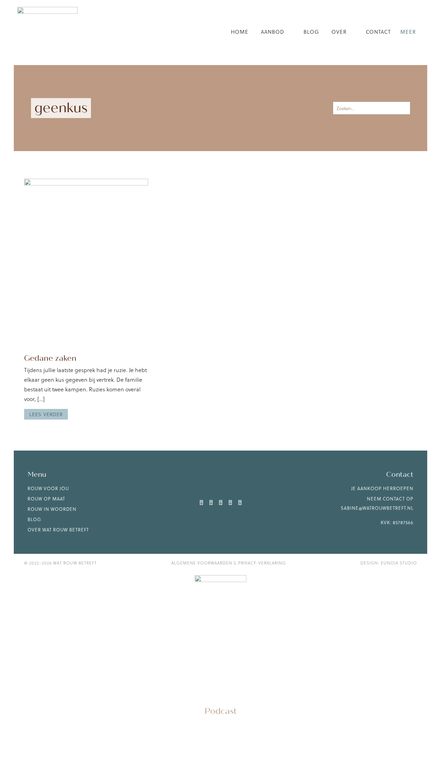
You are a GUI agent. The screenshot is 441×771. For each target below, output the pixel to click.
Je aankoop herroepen (382, 488)
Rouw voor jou (48, 488)
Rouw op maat (46, 498)
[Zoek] (401, 108)
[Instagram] (210, 502)
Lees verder (46, 414)
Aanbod (272, 31)
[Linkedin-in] (201, 502)
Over (339, 31)
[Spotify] (239, 502)
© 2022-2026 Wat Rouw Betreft (60, 563)
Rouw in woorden (52, 509)
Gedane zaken (50, 358)
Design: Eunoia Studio (388, 563)
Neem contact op (390, 498)
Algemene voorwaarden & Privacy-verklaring (228, 563)
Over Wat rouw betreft (58, 529)
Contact (378, 31)
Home (239, 31)
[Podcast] (220, 695)
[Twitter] (220, 502)
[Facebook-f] (230, 502)
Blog (311, 31)
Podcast (221, 711)
